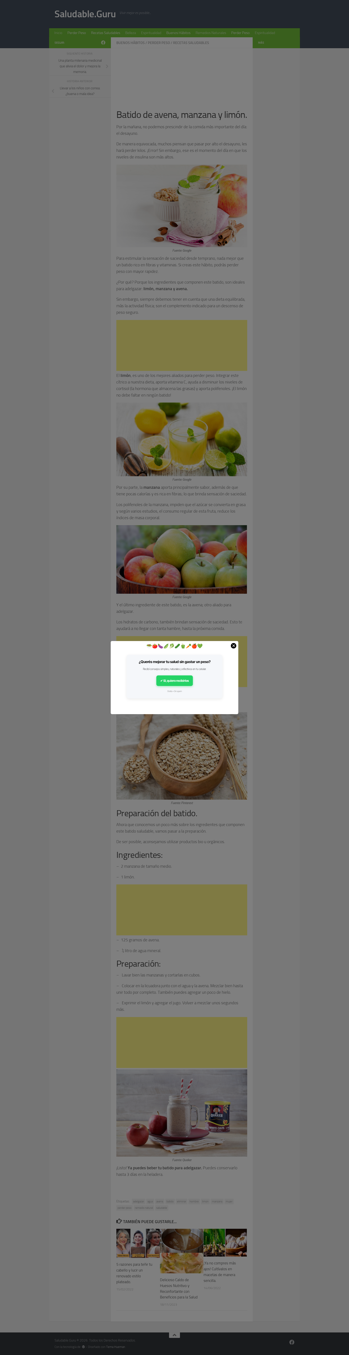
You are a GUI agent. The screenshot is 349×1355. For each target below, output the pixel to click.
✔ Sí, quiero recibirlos (174, 681)
